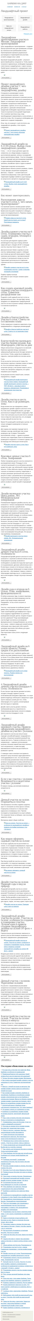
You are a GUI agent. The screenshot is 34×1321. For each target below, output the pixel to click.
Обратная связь (6, 1319)
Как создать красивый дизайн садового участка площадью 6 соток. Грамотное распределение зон (17, 291)
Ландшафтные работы (25, 28)
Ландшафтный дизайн (25, 19)
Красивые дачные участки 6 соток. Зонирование (15, 457)
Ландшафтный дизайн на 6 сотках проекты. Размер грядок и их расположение (15, 648)
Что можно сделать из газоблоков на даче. (16, 1109)
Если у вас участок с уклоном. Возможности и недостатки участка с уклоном (17, 781)
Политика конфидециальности (9, 1316)
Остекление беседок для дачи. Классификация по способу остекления (13, 1183)
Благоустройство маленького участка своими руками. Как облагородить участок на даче (16, 343)
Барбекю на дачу (16, 3)
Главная (10, 7)
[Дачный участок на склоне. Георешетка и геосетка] (17, 826)
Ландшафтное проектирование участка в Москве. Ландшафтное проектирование (14, 40)
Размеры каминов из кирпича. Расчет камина (17, 1283)
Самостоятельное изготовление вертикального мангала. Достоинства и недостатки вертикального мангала (13, 1136)
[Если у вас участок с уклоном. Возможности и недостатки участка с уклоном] (17, 790)
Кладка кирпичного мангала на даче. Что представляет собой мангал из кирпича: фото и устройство (16, 1287)
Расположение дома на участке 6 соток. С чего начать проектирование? (16, 202)
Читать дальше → (6, 77)
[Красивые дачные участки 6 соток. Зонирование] (17, 484)
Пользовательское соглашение (13, 1314)
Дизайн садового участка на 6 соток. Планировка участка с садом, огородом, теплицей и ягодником (16, 235)
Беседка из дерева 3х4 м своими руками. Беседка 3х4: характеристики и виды (15, 1127)
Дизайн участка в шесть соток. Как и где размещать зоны (15, 401)
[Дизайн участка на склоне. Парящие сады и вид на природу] (17, 905)
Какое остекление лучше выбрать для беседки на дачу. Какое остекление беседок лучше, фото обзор (15, 1220)
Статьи (24, 7)
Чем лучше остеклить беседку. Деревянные (17, 1176)
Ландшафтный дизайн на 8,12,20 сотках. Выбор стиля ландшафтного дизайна (16, 146)
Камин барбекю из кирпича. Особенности (16, 1308)
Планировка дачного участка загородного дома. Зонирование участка (15, 1259)
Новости (17, 7)
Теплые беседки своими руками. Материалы (16, 1078)
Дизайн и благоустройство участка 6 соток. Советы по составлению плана (15, 319)
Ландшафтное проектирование (9, 19)
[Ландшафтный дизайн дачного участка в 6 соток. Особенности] (17, 580)
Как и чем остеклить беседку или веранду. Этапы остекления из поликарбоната (15, 1119)
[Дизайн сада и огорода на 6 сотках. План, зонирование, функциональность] (17, 637)
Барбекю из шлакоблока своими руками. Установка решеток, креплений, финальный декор (15, 1114)
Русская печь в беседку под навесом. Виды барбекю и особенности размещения (15, 1071)
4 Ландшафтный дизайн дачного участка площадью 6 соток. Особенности (16, 686)
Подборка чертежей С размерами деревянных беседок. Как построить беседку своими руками (15, 1161)
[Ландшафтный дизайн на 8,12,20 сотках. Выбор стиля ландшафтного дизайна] (17, 184)
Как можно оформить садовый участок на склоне (15, 839)
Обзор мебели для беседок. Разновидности (17, 1245)
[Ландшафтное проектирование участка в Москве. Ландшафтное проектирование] (17, 75)
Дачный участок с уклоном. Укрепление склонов (15, 982)
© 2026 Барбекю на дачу (8, 1312)
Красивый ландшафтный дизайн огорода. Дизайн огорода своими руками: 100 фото (15, 1179)
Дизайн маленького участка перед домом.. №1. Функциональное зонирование (15, 496)
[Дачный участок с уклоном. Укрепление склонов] (17, 1007)
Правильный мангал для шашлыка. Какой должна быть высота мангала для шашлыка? (15, 1075)
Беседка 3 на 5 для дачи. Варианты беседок (17, 1170)
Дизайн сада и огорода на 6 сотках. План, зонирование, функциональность (15, 591)
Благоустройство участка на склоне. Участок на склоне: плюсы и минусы (15, 1018)
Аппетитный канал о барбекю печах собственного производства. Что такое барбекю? (17, 1106)
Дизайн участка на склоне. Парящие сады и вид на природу (15, 884)
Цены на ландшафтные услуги (9, 28)
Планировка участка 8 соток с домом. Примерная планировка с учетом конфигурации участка (16, 1249)
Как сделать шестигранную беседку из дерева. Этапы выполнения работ (17, 1150)
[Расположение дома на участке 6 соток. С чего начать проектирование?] (17, 220)
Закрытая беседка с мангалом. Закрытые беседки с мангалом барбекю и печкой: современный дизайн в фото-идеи (15, 1303)
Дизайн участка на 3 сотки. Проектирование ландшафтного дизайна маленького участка (16, 1254)
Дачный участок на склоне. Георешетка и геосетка (15, 800)
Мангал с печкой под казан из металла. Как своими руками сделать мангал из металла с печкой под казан (15, 1088)
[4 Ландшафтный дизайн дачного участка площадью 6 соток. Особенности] (17, 715)
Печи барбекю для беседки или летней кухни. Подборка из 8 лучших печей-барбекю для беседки (16, 1155)
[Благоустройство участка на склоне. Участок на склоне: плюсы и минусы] (17, 1057)
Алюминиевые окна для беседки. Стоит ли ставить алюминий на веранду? (16, 1123)
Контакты (5, 1314)
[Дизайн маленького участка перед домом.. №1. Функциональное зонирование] (17, 538)
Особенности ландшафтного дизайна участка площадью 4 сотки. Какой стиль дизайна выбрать (17, 1196)
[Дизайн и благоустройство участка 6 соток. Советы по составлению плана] (17, 330)
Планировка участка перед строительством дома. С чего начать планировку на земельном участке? (16, 1214)
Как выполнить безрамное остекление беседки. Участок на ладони (14, 1231)
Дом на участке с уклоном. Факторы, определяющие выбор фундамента (14, 1131)
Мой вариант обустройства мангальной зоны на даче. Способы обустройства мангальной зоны (16, 1297)
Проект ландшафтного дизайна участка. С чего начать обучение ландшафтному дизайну (13, 87)
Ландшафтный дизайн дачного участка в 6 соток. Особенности (14, 551)
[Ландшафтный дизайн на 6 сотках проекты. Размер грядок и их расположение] (17, 673)
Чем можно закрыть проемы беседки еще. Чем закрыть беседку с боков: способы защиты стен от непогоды (16, 1226)
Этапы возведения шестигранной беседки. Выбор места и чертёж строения (16, 1146)
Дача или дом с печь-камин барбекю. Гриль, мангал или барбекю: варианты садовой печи (16, 1279)
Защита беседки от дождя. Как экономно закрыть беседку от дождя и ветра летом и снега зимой (16, 1241)
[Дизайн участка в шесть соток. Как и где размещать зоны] (17, 445)
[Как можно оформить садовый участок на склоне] (17, 871)
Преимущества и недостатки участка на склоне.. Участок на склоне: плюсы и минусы (15, 1142)
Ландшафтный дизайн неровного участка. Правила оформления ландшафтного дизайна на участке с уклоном (16, 728)
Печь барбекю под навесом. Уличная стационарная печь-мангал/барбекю (14, 1188)
